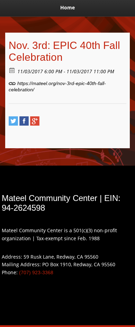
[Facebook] (24, 121)
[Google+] (34, 121)
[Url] (12, 81)
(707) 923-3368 (36, 272)
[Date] (12, 70)
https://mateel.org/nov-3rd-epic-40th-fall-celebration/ (57, 86)
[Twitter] (13, 121)
